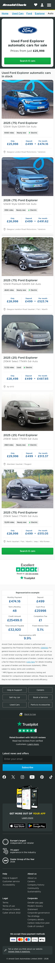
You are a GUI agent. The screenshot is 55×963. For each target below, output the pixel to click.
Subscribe (27, 767)
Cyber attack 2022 (11, 913)
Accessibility (9, 885)
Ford (29, 13)
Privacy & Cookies (11, 909)
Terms (5, 902)
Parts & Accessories (40, 705)
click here (31, 662)
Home (5, 13)
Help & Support (14, 690)
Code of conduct (36, 926)
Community (33, 888)
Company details (36, 919)
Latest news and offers (16, 753)
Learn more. (33, 744)
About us (32, 878)
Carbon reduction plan (39, 923)
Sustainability (34, 891)
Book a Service (40, 697)
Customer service (11, 881)
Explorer (40, 13)
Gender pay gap (35, 902)
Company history (36, 885)
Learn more (27, 818)
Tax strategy (33, 916)
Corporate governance (39, 913)
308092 (44, 648)
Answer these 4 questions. (19, 951)
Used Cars (18, 13)
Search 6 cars (27, 61)
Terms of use (9, 906)
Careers (40, 690)
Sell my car (14, 697)
